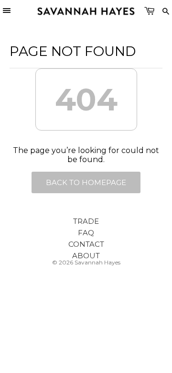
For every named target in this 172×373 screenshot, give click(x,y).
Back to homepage (86, 182)
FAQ (86, 232)
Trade (86, 221)
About (86, 255)
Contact (86, 244)
